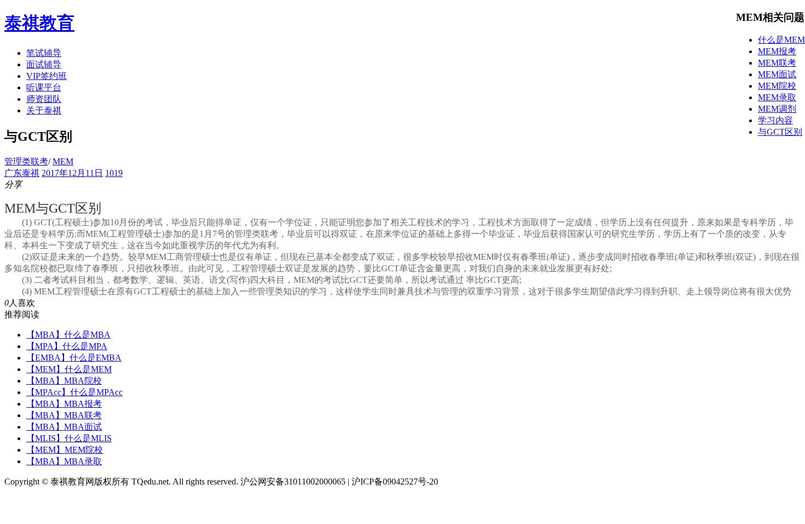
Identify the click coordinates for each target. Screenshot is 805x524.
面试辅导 (43, 64)
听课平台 (43, 87)
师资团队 (43, 99)
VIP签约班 (46, 76)
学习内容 (775, 120)
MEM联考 (777, 62)
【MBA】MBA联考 (64, 415)
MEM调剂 (777, 108)
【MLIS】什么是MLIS (69, 438)
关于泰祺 (43, 110)
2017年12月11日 (72, 173)
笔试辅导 (43, 53)
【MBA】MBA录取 (64, 461)
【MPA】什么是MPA (66, 346)
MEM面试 (777, 74)
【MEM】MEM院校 (64, 449)
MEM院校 (777, 85)
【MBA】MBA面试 (64, 426)
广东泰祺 (21, 173)
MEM (63, 161)
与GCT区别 (780, 131)
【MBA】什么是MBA (68, 334)
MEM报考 (777, 51)
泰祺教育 (39, 23)
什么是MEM (781, 39)
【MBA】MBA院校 (64, 380)
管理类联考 (26, 161)
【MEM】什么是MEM (69, 369)
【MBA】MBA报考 (64, 403)
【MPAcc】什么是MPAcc (74, 392)
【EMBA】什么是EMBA (74, 357)
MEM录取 (777, 97)
